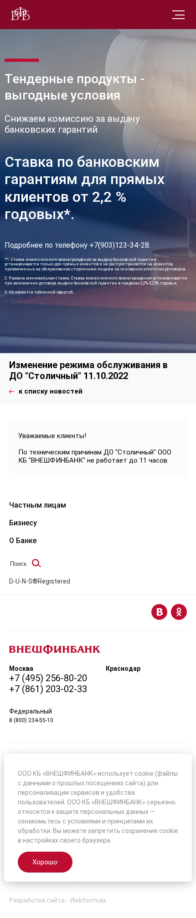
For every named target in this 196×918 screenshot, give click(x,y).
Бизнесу (23, 523)
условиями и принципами (106, 821)
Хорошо (44, 862)
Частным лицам (37, 505)
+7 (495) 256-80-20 (48, 678)
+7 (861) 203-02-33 (48, 689)
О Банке (22, 540)
